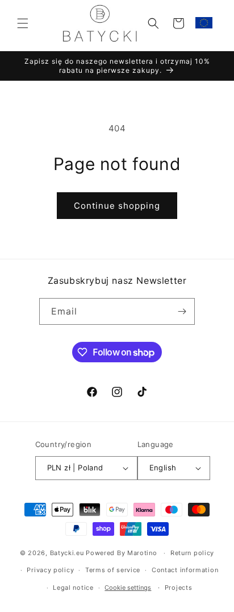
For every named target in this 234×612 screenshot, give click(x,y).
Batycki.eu (67, 553)
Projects (179, 588)
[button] (22, 23)
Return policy (192, 553)
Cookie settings (128, 588)
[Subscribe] (181, 311)
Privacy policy (50, 570)
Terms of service (112, 570)
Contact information (185, 570)
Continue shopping (117, 205)
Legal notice (73, 588)
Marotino (142, 553)
